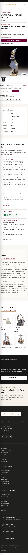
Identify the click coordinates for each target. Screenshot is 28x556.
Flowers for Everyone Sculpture (6, 348)
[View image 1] (3, 79)
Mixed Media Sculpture (6, 499)
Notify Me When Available (14, 40)
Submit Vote (15, 91)
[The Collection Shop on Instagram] (6, 436)
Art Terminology (4, 452)
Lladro (4, 20)
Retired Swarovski (5, 503)
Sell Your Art (3, 510)
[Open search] (23, 4)
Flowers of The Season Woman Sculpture (20, 348)
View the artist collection (8, 310)
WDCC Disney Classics (6, 505)
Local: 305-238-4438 (5, 430)
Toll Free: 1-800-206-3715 (6, 428)
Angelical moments (6, 328)
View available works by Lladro (7, 43)
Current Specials (4, 508)
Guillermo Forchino (5, 481)
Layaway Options (4, 448)
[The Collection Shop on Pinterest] (10, 436)
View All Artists (4, 485)
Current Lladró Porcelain (6, 494)
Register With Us (4, 457)
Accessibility (3, 454)
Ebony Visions (4, 479)
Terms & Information (4, 547)
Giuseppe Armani (4, 472)
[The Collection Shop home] (13, 5)
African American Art (5, 470)
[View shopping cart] (25, 4)
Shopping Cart (4, 461)
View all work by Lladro (8, 258)
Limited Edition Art (5, 483)
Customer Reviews (5, 459)
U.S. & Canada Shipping (6, 450)
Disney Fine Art (4, 477)
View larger (24, 74)
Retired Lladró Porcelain (6, 496)
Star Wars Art (4, 501)
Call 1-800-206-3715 (14, 377)
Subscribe (17, 547)
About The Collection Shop (6, 446)
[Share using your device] (16, 99)
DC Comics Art (4, 474)
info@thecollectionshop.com (7, 432)
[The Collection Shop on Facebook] (2, 436)
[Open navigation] (3, 4)
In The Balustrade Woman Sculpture (18, 328)
